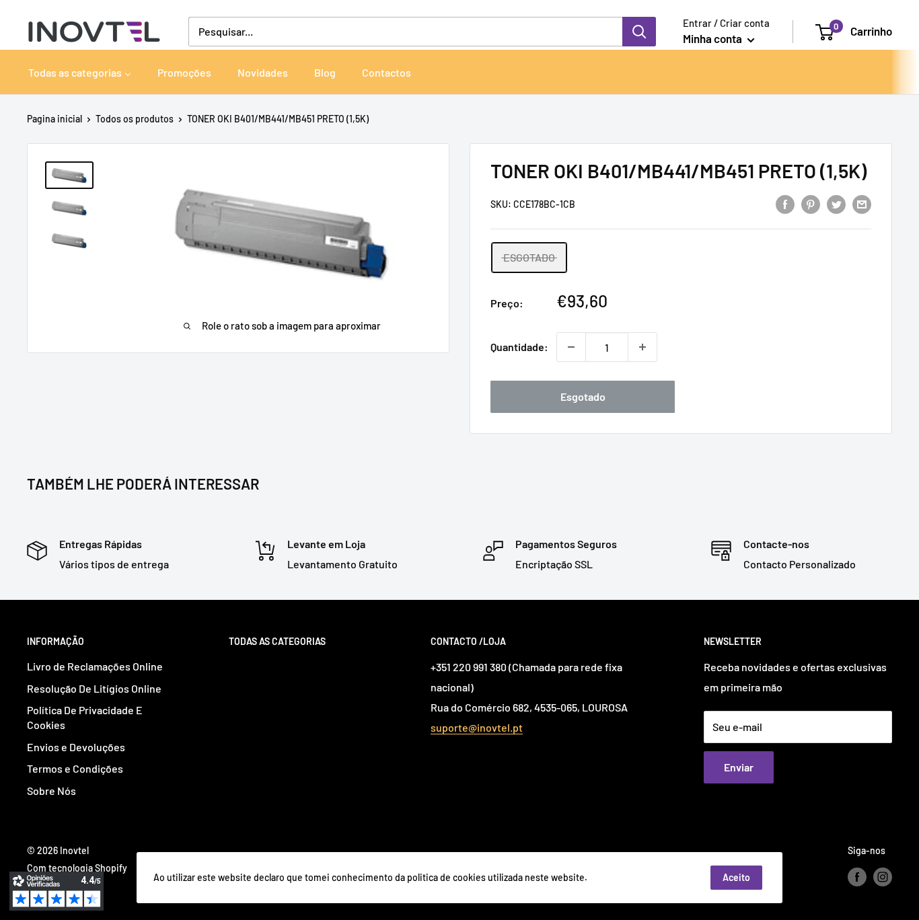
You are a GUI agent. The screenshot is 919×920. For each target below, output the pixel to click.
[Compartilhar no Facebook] (785, 203)
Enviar (738, 767)
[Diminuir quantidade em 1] (571, 347)
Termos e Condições (75, 768)
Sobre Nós (51, 790)
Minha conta (713, 38)
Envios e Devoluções (76, 746)
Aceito (736, 877)
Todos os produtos (135, 118)
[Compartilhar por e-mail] (861, 203)
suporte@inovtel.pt (477, 727)
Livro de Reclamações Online (95, 666)
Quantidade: (519, 346)
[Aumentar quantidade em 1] (642, 347)
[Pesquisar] (639, 31)
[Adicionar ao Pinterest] (810, 203)
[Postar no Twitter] (836, 203)
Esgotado (582, 396)
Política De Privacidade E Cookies (85, 717)
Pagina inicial (54, 118)
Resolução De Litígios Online (94, 688)
